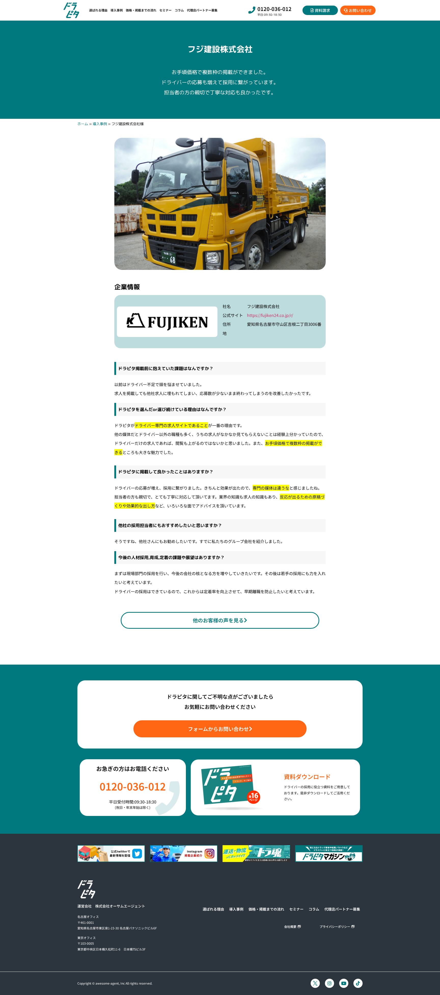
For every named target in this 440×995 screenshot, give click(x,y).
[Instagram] (329, 983)
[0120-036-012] (251, 10)
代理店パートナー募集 (202, 10)
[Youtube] (343, 983)
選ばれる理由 (98, 10)
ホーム (82, 123)
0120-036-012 (274, 8)
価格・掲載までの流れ (141, 10)
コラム (179, 10)
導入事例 (117, 10)
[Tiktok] (358, 983)
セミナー (165, 10)
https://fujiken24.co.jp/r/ (270, 315)
